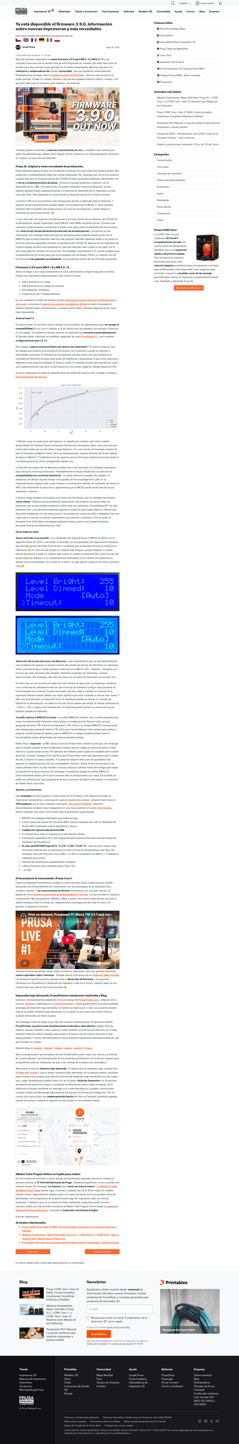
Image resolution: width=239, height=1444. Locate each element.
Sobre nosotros (203, 1375)
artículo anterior (64, 1003)
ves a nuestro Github (80, 803)
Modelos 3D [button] (145, 11)
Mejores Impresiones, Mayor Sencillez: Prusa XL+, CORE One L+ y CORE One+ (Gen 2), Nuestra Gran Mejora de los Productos (187, 101)
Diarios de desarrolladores (171, 180)
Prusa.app (167, 1378)
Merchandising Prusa (31, 1389)
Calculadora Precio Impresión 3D (177, 41)
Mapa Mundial (105, 1375)
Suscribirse (98, 1334)
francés (48, 1048)
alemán (38, 1048)
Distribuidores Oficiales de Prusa (204, 1384)
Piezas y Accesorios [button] (86, 11)
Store (67, 1378)
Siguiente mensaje (102, 1251)
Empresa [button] (214, 11)
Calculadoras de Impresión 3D (138, 1384)
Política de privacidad (75, 1421)
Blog (196, 1378)
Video (160, 220)
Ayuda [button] (178, 11)
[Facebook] (200, 1421)
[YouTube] (217, 1421)
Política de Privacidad (96, 1343)
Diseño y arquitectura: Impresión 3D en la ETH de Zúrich (188, 144)
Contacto (199, 1389)
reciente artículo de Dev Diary (67, 75)
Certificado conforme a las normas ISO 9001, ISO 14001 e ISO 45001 (206, 1399)
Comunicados (164, 160)
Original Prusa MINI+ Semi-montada (179, 75)
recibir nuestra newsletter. (118, 1327)
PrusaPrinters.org (89, 999)
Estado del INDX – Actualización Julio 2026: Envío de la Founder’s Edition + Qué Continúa (187, 135)
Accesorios (25, 1386)
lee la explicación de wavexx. (31, 376)
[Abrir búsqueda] (173, 3)
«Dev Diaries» (104, 807)
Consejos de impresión (169, 173)
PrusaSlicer (168, 1375)
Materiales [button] (65, 11)
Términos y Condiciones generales (81, 1417)
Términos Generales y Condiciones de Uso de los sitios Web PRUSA (137, 1417)
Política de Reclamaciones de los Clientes (145, 1421)
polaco (68, 1048)
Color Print (165, 55)
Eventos (101, 1386)
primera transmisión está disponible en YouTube (60, 894)
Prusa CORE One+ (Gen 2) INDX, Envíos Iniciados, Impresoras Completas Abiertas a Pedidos (184, 114)
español (78, 1048)
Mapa (21, 1072)
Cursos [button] (190, 11)
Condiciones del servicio (122, 1343)
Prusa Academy (138, 1378)
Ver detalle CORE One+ (189, 287)
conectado (46, 1262)
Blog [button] (202, 11)
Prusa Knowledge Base (172, 28)
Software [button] (129, 11)
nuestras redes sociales (106, 975)
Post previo (33, 1251)
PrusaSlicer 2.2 (89, 336)
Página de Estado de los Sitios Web (82, 1425)
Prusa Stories (164, 206)
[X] (211, 1421)
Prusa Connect (169, 1382)
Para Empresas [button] (110, 11)
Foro (99, 1378)
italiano (58, 1048)
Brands (68, 1393)
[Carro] (220, 3)
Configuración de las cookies (118, 1425)
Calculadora (166, 35)
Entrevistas (163, 186)
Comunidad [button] (163, 11)
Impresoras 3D (28, 1375)
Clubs (67, 1382)
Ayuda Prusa (136, 1375)
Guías (160, 193)
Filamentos (25, 1382)
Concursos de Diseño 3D (76, 1388)
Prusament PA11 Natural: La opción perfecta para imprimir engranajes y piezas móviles (70, 1242)
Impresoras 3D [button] (43, 11)
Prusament (165, 81)
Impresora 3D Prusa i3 (171, 61)
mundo (33, 1072)
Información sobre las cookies (105, 1421)
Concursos (163, 166)
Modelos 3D (71, 1375)
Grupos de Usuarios (108, 1382)
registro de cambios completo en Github (64, 304)
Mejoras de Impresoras (32, 1378)
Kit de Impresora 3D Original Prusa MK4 (181, 68)
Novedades (163, 200)
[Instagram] (205, 1421)
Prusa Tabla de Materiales (173, 48)
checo (88, 1048)
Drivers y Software (172, 1386)
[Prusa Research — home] (21, 11)
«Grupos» (30, 1003)
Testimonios (163, 213)
